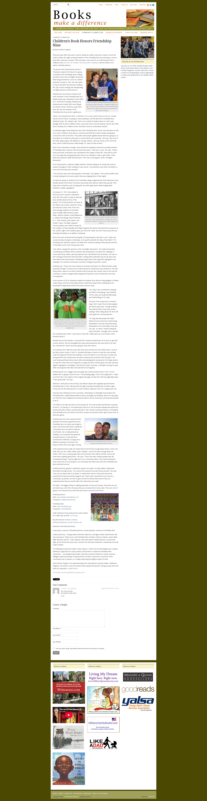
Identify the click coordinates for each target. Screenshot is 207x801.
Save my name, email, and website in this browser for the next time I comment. (80, 648)
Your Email (56, 635)
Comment (56, 608)
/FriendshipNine (65, 509)
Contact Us (124, 5)
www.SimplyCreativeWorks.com (68, 497)
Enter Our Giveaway (100, 793)
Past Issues (133, 5)
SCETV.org (73, 516)
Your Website (57, 642)
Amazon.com (77, 522)
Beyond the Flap (72, 32)
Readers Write (146, 32)
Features (58, 32)
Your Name (56, 628)
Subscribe (142, 5)
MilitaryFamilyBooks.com (61, 522)
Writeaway (108, 5)
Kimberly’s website (70, 520)
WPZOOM (151, 796)
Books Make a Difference (72, 796)
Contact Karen (72, 568)
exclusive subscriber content (144, 70)
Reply (62, 596)
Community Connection (92, 32)
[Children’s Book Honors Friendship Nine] (137, 48)
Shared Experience (114, 32)
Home (101, 5)
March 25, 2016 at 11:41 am (110, 588)
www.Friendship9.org (64, 506)
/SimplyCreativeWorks (68, 500)
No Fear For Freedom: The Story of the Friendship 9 (81, 63)
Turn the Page (131, 32)
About (116, 5)
